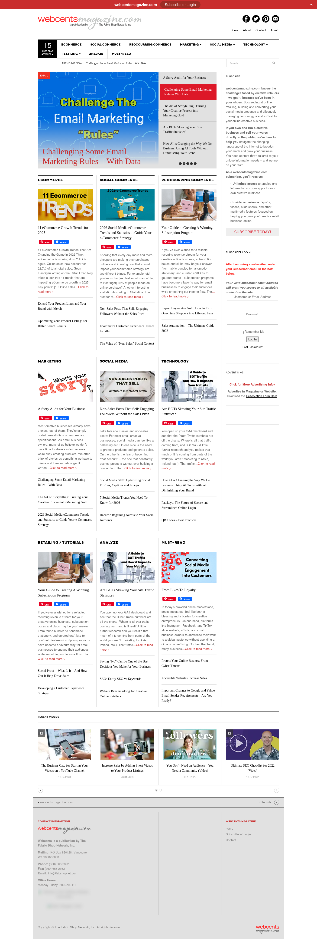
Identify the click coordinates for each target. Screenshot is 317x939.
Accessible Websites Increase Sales (184, 678)
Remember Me (254, 331)
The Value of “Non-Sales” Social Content (127, 343)
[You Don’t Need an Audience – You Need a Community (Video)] (190, 744)
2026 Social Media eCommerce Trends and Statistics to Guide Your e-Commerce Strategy (125, 233)
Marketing (189, 44)
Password (252, 314)
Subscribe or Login (238, 834)
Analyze (96, 54)
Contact (261, 30)
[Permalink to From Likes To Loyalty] (189, 567)
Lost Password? (253, 347)
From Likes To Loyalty (179, 590)
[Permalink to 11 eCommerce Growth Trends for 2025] (65, 205)
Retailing (69, 54)
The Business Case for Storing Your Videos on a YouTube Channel (64, 768)
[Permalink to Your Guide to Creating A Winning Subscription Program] (189, 205)
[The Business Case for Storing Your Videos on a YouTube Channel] (64, 744)
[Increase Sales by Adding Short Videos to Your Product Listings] (127, 744)
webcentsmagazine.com (90, 22)
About (247, 30)
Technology (254, 44)
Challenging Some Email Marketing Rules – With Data (116, 63)
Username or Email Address (253, 296)
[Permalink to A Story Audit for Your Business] (65, 386)
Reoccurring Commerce (150, 44)
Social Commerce (105, 44)
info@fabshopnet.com (63, 873)
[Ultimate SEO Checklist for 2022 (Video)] (252, 744)
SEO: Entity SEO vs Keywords (120, 679)
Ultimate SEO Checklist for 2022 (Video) (253, 768)
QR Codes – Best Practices (179, 520)
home (229, 828)
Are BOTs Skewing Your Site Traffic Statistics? (182, 129)
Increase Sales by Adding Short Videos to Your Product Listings (127, 768)
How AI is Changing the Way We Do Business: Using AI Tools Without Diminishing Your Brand (187, 148)
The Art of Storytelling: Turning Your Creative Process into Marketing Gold (184, 110)
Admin (275, 30)
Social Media (221, 44)
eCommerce (71, 44)
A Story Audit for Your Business (184, 77)
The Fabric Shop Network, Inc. (75, 927)
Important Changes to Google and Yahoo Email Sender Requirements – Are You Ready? (188, 695)
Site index (266, 802)
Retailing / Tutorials (61, 542)
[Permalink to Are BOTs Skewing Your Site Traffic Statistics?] (189, 386)
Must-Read (121, 54)
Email (44, 75)
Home (234, 30)
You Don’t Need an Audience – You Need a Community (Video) (189, 768)
